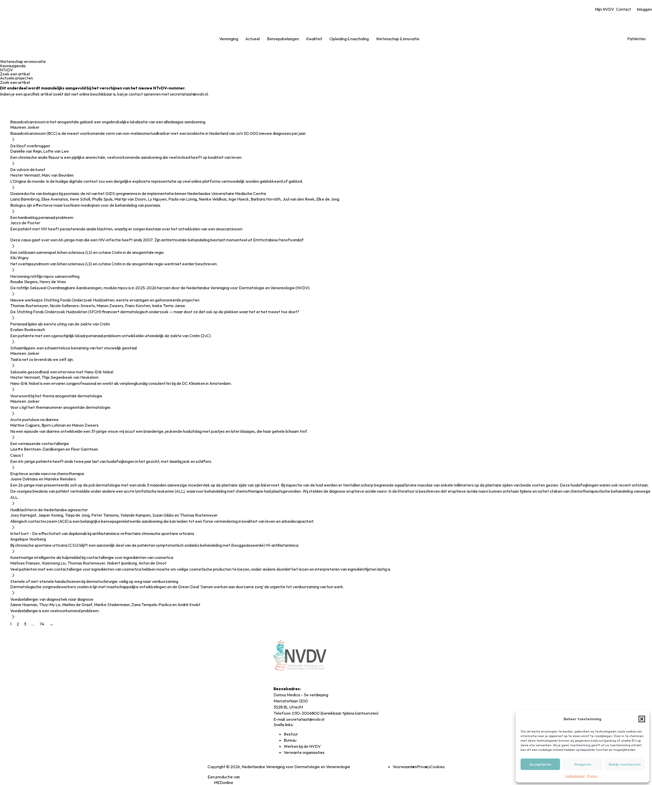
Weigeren (582, 764)
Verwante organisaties (304, 752)
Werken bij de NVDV (302, 746)
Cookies (437, 766)
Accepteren (540, 764)
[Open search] (430, 39)
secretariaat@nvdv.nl (305, 719)
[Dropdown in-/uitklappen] (242, 39)
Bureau (290, 740)
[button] (641, 719)
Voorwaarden (405, 766)
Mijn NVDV (604, 9)
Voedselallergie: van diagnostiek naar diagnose (51, 599)
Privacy (592, 776)
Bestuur (291, 734)
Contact (623, 9)
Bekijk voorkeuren (625, 764)
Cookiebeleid (575, 776)
